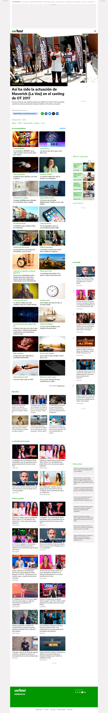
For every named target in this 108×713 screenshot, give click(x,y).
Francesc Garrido (25, 1)
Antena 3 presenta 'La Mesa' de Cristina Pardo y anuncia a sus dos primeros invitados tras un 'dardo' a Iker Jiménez (24, 628)
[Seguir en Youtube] (82, 692)
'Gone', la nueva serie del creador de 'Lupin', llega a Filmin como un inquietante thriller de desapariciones (83, 498)
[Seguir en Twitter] (75, 692)
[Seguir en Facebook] (77, 692)
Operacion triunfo (27, 123)
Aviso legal (52, 709)
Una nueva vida (84, 1)
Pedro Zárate (15, 551)
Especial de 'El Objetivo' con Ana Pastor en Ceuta (78, 194)
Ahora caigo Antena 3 (60, 1)
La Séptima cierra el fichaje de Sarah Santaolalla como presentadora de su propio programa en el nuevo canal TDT (24, 463)
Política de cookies (61, 709)
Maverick (36, 123)
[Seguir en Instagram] (79, 692)
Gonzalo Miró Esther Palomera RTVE (36, 1)
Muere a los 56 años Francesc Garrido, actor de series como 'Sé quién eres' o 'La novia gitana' (24, 488)
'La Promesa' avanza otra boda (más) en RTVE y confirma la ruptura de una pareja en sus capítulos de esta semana (83, 489)
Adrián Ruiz (15, 468)
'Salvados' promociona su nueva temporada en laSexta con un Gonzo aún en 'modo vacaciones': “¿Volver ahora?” (39, 428)
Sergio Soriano (43, 468)
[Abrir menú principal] (95, 31)
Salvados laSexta (78, 1)
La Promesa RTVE (91, 1)
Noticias (21, 84)
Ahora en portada (18, 498)
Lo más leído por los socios (20, 441)
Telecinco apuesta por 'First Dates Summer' (77, 184)
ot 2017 (20, 123)
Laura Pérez (15, 492)
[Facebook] (46, 113)
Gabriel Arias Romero (45, 494)
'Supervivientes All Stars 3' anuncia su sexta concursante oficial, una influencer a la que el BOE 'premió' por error (85, 350)
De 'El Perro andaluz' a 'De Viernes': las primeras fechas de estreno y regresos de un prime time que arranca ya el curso (25, 546)
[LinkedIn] (57, 113)
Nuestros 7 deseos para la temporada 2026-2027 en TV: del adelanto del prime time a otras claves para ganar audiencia (52, 463)
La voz (43, 123)
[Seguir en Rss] (85, 692)
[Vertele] (20, 690)
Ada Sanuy (42, 633)
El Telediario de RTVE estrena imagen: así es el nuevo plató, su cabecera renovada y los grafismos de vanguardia (25, 602)
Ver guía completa (78, 203)
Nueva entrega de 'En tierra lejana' (78, 175)
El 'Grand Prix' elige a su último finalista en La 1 (78, 165)
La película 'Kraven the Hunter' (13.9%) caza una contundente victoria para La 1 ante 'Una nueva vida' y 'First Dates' (85, 327)
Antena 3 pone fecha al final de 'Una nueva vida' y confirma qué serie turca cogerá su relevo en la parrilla (83, 527)
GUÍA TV (80, 156)
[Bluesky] (49, 113)
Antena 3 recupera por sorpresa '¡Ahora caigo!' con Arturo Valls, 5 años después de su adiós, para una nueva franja (52, 602)
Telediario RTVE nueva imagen (49, 1)
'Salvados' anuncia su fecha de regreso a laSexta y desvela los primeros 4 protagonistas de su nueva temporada (25, 654)
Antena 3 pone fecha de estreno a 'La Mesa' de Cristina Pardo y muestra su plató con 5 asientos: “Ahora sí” (20, 409)
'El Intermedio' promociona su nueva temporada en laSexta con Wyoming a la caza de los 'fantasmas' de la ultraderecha (57, 409)
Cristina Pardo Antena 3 (69, 1)
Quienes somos (39, 709)
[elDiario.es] (19, 694)
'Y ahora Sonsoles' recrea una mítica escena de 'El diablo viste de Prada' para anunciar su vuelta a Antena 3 (20, 428)
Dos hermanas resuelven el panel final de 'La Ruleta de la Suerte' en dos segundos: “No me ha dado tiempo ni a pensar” (57, 429)
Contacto (46, 709)
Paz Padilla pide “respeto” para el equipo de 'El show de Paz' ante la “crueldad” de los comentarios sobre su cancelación (52, 489)
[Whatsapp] (42, 113)
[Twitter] (53, 113)
